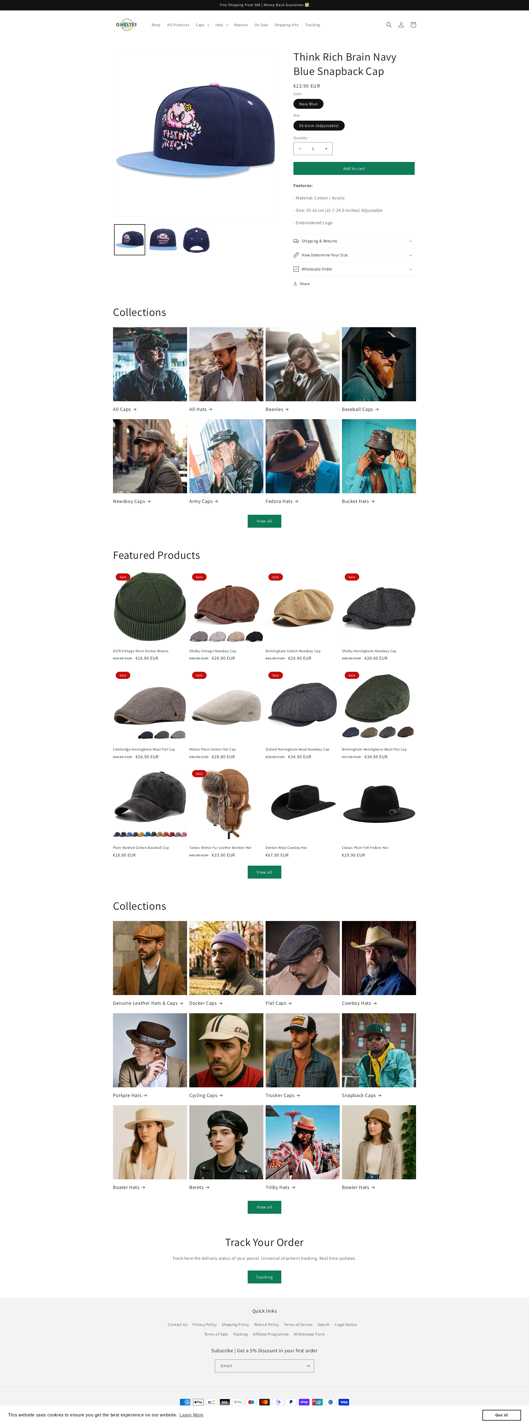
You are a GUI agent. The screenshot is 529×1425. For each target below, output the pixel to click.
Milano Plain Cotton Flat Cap (212, 749)
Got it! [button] (501, 1415)
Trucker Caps (280, 1095)
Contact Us (177, 1324)
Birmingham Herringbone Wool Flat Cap (374, 749)
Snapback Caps (359, 1095)
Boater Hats (126, 1187)
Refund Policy (266, 1324)
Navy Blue (308, 103)
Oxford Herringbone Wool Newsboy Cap (298, 749)
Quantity (300, 138)
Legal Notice (346, 1324)
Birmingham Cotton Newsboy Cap (293, 651)
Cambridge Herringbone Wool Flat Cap (144, 749)
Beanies (274, 409)
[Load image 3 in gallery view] (196, 239)
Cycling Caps (203, 1095)
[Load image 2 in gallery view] (163, 239)
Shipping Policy (235, 1324)
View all (264, 521)
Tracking (264, 1277)
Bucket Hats (355, 501)
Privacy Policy (205, 1324)
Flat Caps (276, 1003)
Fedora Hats (279, 501)
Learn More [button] (192, 1415)
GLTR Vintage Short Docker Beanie (140, 651)
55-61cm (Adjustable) (319, 125)
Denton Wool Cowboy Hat (286, 848)
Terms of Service (298, 1324)
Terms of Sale (216, 1334)
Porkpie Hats (127, 1095)
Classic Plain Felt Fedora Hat (365, 848)
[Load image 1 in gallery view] (129, 239)
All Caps (122, 409)
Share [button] (305, 283)
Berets (196, 1187)
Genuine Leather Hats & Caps (145, 1003)
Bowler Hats (355, 1187)
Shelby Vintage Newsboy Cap (212, 651)
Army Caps (200, 501)
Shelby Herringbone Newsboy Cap (369, 651)
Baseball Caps (357, 409)
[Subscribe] (308, 1365)
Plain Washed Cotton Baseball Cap (141, 848)
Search (324, 1324)
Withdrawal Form (309, 1334)
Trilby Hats (278, 1187)
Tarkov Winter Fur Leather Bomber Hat (220, 848)
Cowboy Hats (356, 1003)
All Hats (198, 409)
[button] (202, 25)
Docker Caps (203, 1003)
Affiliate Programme (271, 1334)
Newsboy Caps (129, 501)
